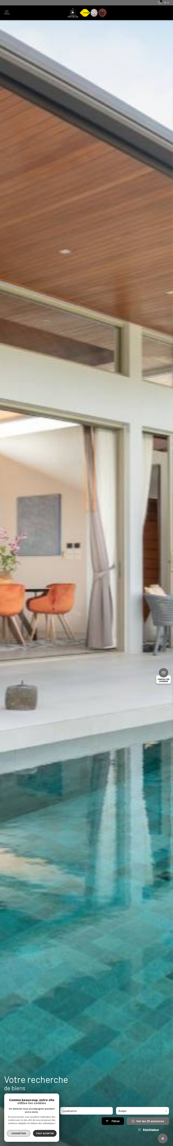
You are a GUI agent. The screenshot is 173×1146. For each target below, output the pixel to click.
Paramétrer (18, 1133)
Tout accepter (45, 1133)
